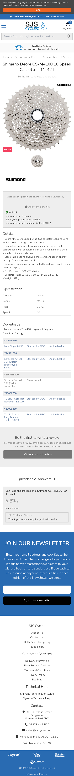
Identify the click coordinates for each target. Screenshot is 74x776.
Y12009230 (10, 408)
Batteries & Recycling (37, 642)
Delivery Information (37, 661)
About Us (37, 633)
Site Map (37, 679)
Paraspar (43, 774)
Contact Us (37, 637)
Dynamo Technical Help (37, 698)
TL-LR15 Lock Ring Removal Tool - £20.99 (11, 417)
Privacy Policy (37, 675)
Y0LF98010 (10, 340)
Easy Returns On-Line (37, 665)
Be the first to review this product (37, 76)
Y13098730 (10, 393)
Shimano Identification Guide (37, 694)
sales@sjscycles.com (39, 730)
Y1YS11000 (10, 353)
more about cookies (37, 5)
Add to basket (57, 346)
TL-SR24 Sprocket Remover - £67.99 (14, 400)
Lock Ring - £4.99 (13, 346)
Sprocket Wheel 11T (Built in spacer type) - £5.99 (13, 363)
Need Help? (37, 647)
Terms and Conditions (37, 670)
